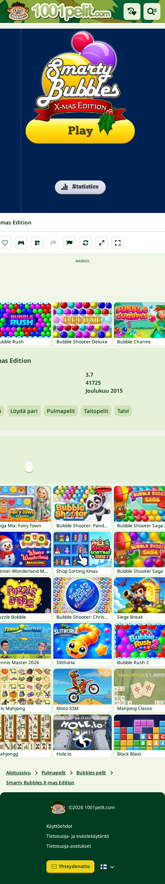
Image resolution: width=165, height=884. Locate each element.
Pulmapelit (61, 410)
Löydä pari (24, 410)
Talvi (123, 410)
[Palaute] (69, 242)
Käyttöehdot (59, 826)
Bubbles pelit (91, 772)
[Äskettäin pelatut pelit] (132, 11)
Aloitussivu (18, 772)
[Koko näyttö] (117, 242)
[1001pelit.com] (59, 11)
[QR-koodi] (37, 242)
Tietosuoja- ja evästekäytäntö (77, 836)
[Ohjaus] (21, 242)
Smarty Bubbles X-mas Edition (40, 782)
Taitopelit (96, 410)
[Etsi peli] (152, 11)
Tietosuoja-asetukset (68, 846)
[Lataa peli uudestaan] (85, 242)
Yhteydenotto (74, 866)
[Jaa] (53, 242)
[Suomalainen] (108, 866)
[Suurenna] (101, 242)
